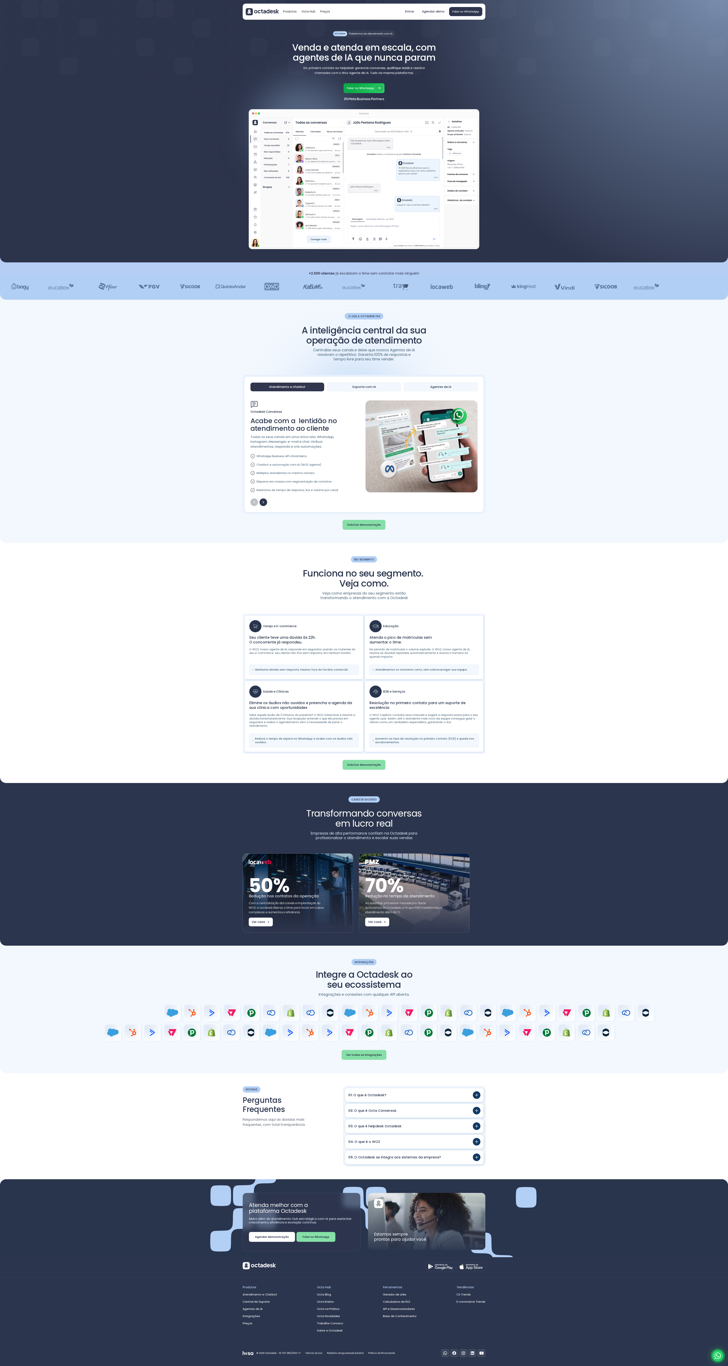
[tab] (287, 387)
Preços (325, 11)
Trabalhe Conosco (330, 1323)
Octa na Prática (328, 1309)
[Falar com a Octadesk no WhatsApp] (717, 1355)
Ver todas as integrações (364, 1055)
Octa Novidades (328, 1316)
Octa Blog (324, 1294)
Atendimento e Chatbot (260, 1294)
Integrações (251, 1316)
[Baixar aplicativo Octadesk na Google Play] (441, 1266)
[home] (262, 11)
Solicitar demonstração (364, 525)
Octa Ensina (325, 1302)
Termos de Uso (313, 1353)
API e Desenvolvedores (399, 1309)
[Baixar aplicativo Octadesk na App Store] (471, 1266)
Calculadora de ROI (396, 1302)
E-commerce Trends (471, 1302)
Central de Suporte (256, 1302)
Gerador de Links (394, 1294)
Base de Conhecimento (400, 1316)
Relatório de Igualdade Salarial (345, 1353)
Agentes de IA (253, 1309)
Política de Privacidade (381, 1353)
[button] (290, 11)
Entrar (409, 11)
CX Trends (464, 1294)
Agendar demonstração (272, 1237)
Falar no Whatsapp (316, 1237)
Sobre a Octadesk (330, 1330)
